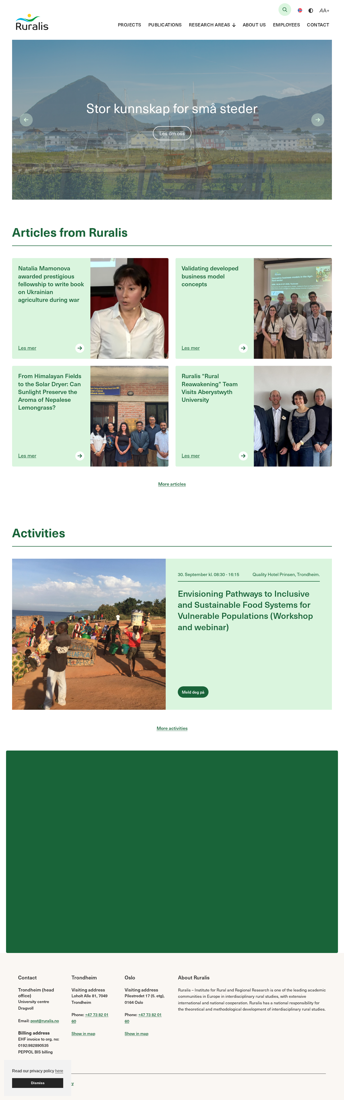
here (59, 1071)
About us (254, 24)
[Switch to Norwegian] (300, 10)
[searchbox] (285, 9)
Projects (129, 24)
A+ (324, 10)
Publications (165, 24)
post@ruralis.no (44, 1020)
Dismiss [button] (38, 1083)
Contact (318, 24)
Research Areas (209, 24)
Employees (286, 24)
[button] (26, 119)
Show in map (83, 1033)
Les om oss (172, 133)
